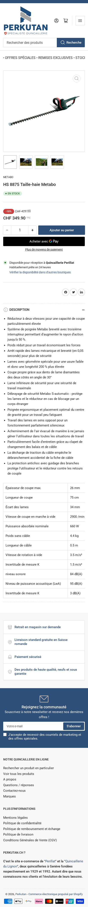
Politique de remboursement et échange (31, 829)
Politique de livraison (18, 834)
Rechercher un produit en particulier (28, 768)
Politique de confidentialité (22, 823)
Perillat (50, 861)
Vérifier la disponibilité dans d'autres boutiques (40, 272)
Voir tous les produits (18, 774)
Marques (9, 796)
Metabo (8, 177)
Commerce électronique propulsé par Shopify (55, 894)
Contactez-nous (14, 791)
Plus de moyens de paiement (44, 249)
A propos (9, 779)
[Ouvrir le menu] (80, 20)
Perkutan (20, 894)
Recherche (73, 42)
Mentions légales (15, 818)
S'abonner (74, 726)
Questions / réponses (18, 785)
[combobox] (44, 42)
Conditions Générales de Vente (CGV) (30, 840)
